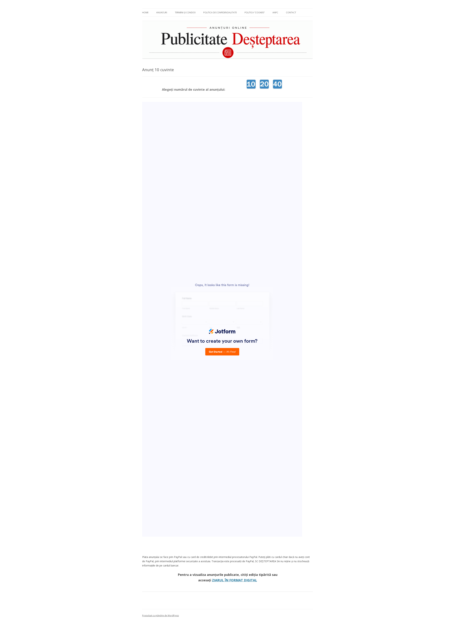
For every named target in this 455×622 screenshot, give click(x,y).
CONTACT (291, 12)
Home (145, 12)
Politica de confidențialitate (220, 12)
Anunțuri (161, 12)
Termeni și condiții (185, 12)
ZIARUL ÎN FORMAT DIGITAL (234, 580)
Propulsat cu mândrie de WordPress (160, 615)
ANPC (275, 12)
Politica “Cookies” (255, 12)
